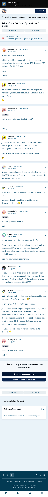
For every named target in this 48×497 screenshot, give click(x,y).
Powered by (24, 487)
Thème (17, 481)
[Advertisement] (24, 445)
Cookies (39, 481)
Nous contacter (29, 481)
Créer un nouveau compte (24, 374)
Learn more (4, 4)
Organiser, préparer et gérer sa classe (27, 39)
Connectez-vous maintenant (24, 379)
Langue (8, 481)
